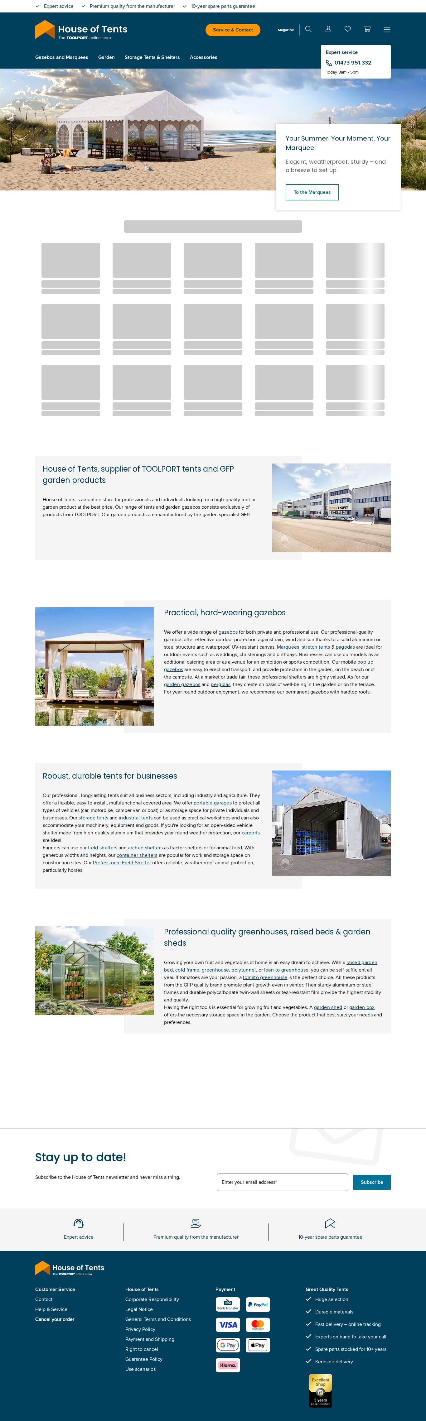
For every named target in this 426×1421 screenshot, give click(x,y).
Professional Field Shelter (122, 862)
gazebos (228, 632)
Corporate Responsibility (152, 1299)
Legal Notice (139, 1309)
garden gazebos (182, 684)
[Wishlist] (348, 30)
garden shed (328, 1007)
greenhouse (215, 969)
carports (251, 832)
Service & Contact (233, 29)
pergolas (220, 684)
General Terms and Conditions (158, 1319)
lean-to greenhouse (286, 969)
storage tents (93, 817)
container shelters (137, 855)
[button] (367, 29)
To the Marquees (312, 192)
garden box (362, 1007)
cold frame (187, 969)
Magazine (286, 29)
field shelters (102, 847)
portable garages (213, 802)
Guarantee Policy (143, 1359)
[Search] (308, 30)
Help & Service (51, 1309)
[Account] (328, 30)
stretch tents (316, 646)
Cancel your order (54, 1319)
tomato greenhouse (265, 977)
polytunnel (243, 969)
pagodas (345, 646)
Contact (43, 1299)
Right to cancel (141, 1349)
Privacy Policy (140, 1329)
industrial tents (135, 817)
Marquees (288, 646)
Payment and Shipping (149, 1339)
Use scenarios (140, 1369)
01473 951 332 (353, 63)
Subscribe (372, 1182)
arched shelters (145, 847)
